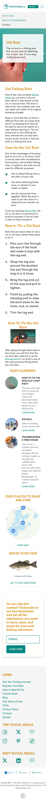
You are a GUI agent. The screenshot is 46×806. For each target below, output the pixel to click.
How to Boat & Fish (13, 690)
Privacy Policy (10, 709)
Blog (5, 697)
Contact (7, 713)
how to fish (30, 211)
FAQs (6, 705)
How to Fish (8, 16)
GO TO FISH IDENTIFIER (23, 583)
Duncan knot (11, 359)
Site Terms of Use (12, 701)
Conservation (10, 693)
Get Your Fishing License (17, 682)
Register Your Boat (13, 686)
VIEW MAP (23, 545)
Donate (7, 717)
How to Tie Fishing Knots (14, 20)
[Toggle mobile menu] (41, 7)
